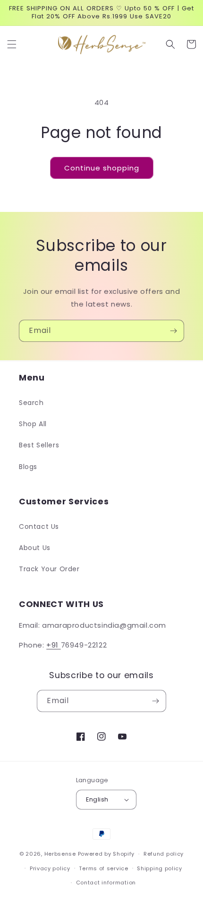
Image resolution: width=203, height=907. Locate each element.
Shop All (33, 424)
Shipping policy (159, 868)
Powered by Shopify (106, 854)
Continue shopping (101, 168)
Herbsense (60, 854)
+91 (53, 645)
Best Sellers (39, 445)
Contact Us (39, 526)
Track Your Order (49, 569)
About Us (35, 547)
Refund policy (164, 854)
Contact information (106, 882)
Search (31, 402)
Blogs (28, 466)
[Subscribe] (173, 331)
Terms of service (103, 868)
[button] (11, 44)
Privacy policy (50, 868)
